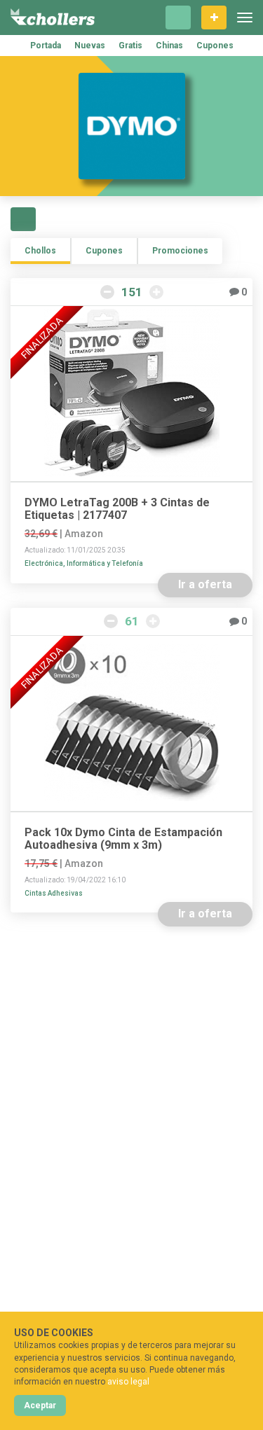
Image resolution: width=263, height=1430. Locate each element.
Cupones (215, 45)
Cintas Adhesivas (54, 893)
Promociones (180, 251)
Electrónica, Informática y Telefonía (84, 563)
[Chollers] (53, 17)
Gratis (130, 45)
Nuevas (89, 45)
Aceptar (40, 1405)
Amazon (84, 533)
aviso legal (128, 1382)
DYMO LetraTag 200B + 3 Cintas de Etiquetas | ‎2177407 (117, 509)
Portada (45, 45)
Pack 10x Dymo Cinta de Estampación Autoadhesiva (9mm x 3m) (123, 839)
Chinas (169, 45)
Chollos (40, 251)
